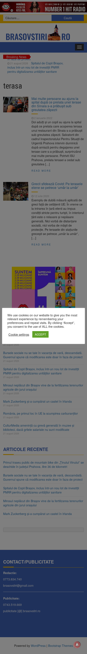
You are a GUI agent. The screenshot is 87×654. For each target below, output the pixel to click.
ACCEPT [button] (40, 334)
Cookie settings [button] (18, 334)
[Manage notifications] (77, 644)
